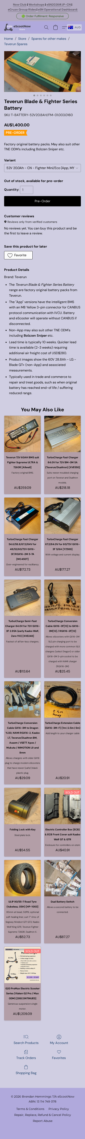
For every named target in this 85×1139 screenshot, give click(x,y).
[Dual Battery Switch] (62, 878)
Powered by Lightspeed (42, 1128)
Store (22, 38)
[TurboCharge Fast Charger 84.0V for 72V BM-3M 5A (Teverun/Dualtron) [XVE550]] (62, 434)
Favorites (59, 1058)
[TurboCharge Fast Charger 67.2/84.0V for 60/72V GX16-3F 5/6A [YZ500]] (62, 516)
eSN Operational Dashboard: (58, 9)
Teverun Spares (15, 44)
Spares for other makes (48, 38)
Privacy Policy (58, 1109)
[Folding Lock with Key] (22, 806)
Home (8, 38)
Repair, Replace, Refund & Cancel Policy (42, 1115)
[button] (42, 16)
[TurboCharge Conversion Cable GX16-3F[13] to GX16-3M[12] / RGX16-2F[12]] (62, 598)
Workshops (36, 4)
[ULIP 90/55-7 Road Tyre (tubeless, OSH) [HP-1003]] (22, 878)
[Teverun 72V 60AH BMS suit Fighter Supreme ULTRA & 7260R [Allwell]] (22, 434)
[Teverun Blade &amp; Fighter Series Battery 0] (42, 71)
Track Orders (26, 1058)
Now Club (19, 4)
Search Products (26, 1043)
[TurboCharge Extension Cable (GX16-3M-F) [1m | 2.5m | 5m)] (62, 699)
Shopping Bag (26, 1073)
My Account (59, 1043)
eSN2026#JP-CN (58, 4)
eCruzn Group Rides (22, 9)
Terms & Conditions (30, 1109)
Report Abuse (42, 1121)
